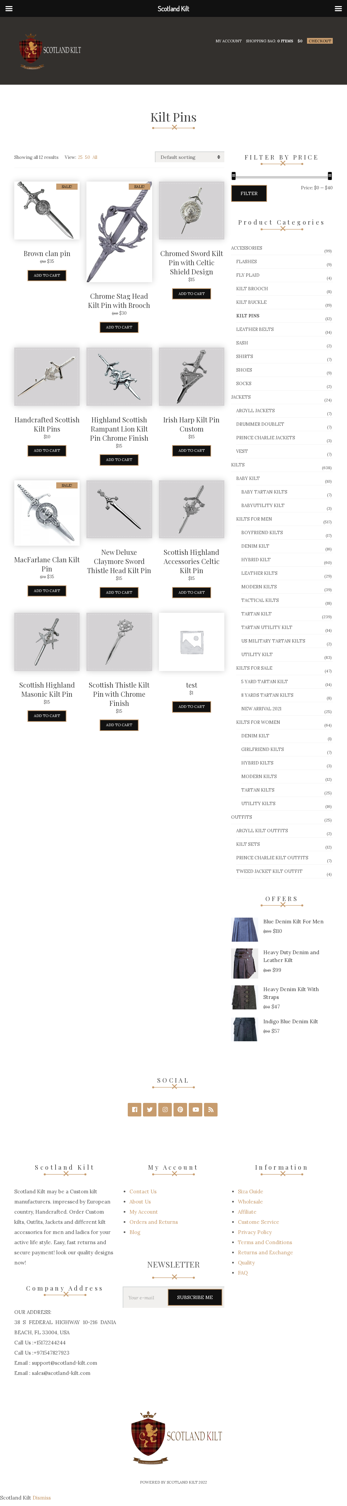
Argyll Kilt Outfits (262, 831)
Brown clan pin (47, 253)
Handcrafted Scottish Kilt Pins (47, 424)
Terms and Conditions (265, 1242)
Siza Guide (250, 1191)
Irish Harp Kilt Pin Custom (191, 424)
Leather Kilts (259, 573)
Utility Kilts (258, 804)
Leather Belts (255, 329)
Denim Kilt (255, 546)
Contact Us (143, 1191)
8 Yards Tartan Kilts (267, 695)
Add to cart (47, 275)
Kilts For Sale (254, 668)
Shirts (244, 356)
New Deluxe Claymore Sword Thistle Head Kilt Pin (119, 561)
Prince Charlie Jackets (265, 438)
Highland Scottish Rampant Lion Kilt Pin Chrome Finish (119, 428)
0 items (285, 41)
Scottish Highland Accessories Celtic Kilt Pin (192, 561)
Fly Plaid (248, 275)
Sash (242, 343)
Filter (249, 193)
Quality (246, 1262)
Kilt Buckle (251, 302)
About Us (140, 1201)
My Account (229, 41)
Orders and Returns (153, 1222)
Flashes (246, 262)
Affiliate (247, 1212)
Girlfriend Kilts (262, 749)
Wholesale (250, 1201)
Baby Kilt (248, 478)
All (95, 157)
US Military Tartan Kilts (273, 641)
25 (80, 157)
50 (87, 157)
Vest (242, 451)
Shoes (244, 370)
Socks (243, 383)
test (191, 684)
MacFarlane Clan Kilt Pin (47, 564)
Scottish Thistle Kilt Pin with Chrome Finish (119, 694)
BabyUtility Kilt (263, 505)
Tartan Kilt (256, 614)
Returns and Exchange (265, 1252)
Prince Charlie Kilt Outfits (272, 858)
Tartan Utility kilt (266, 627)
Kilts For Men (254, 519)
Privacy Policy (255, 1232)
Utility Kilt (257, 654)
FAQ (243, 1273)
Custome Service (258, 1222)
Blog (134, 1232)
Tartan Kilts (257, 790)
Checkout (320, 41)
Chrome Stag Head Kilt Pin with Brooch (119, 300)
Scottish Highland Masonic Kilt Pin (47, 689)
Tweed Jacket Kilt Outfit (269, 871)
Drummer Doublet (260, 424)
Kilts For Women (258, 722)
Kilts (238, 465)
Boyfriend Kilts (262, 533)
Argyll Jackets (255, 411)
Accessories (246, 248)
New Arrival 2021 (261, 709)
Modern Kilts (259, 587)
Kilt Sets (248, 844)
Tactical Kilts (260, 600)
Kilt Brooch (252, 289)
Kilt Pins (247, 316)
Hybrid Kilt (256, 560)
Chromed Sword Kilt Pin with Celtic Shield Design (191, 262)
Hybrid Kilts (257, 763)
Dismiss (42, 1497)
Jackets (241, 397)
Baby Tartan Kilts (264, 492)
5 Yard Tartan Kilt (264, 682)
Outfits (241, 817)
